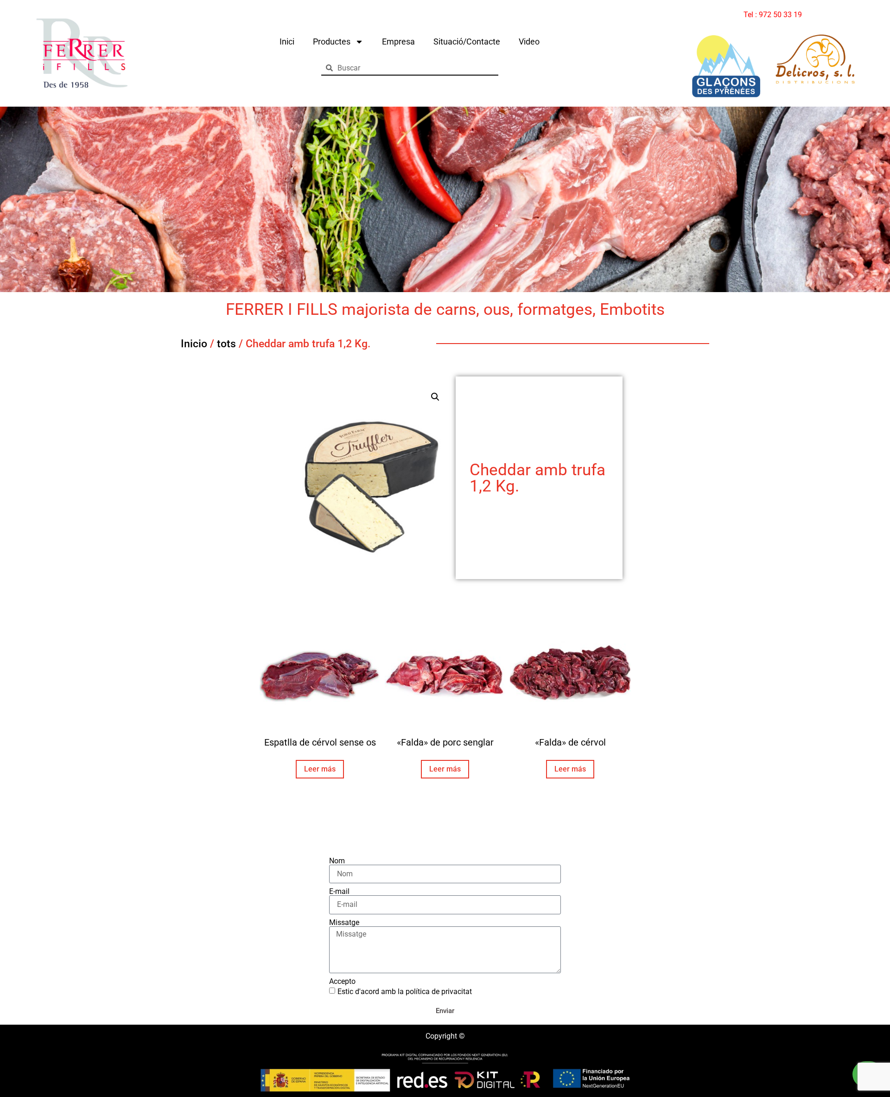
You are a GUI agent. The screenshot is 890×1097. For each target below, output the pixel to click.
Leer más (320, 769)
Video (529, 41)
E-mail (339, 891)
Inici (287, 41)
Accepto (342, 981)
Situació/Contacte (466, 41)
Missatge (344, 922)
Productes (331, 41)
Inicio (194, 344)
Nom (337, 861)
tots (226, 344)
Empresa (398, 41)
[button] (435, 397)
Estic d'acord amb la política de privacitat (404, 991)
